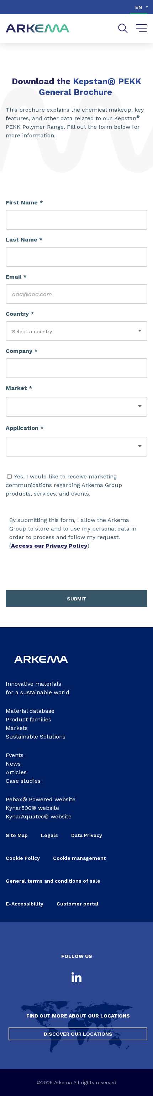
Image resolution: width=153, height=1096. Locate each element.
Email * (16, 276)
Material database (30, 710)
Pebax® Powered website (40, 799)
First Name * (24, 202)
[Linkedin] (76, 978)
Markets (17, 728)
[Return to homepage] (38, 28)
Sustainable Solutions (35, 736)
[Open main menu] (142, 28)
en (138, 7)
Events (14, 755)
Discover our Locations (78, 1034)
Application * (25, 428)
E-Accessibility (24, 904)
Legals (49, 835)
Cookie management (79, 858)
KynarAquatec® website (39, 816)
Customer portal (78, 904)
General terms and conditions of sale (53, 881)
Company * (22, 350)
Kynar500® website (32, 808)
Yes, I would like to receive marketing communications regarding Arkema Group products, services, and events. (64, 485)
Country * (20, 313)
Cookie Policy (23, 858)
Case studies (23, 780)
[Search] (123, 28)
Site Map (17, 835)
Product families (28, 719)
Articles (16, 772)
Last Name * (24, 239)
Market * (19, 388)
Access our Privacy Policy (49, 545)
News (13, 763)
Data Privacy (86, 835)
